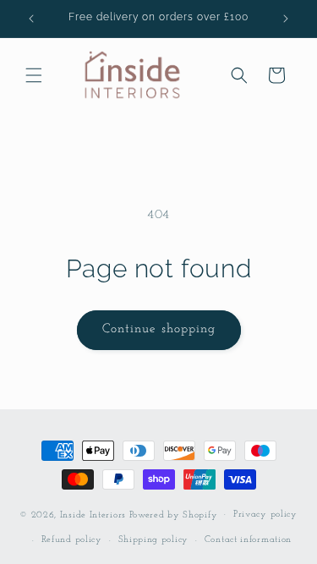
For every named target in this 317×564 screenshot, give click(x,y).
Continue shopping (159, 329)
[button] (33, 75)
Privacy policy (265, 514)
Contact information (248, 540)
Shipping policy (153, 540)
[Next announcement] (285, 18)
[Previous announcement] (31, 18)
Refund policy (71, 540)
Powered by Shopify (173, 514)
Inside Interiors (93, 514)
